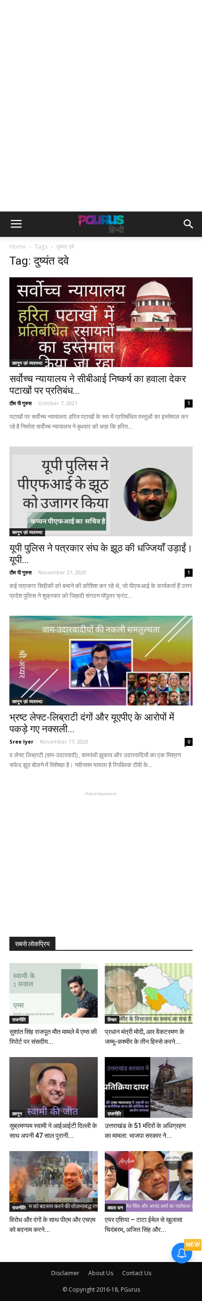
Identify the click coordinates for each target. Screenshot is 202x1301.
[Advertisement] (101, 106)
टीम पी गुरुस (20, 403)
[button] (189, 224)
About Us (100, 1273)
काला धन (115, 1207)
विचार (112, 1019)
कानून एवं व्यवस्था (27, 363)
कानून (17, 1113)
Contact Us (136, 1273)
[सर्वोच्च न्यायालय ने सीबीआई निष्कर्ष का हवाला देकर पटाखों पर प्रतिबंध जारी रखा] (101, 322)
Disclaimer (65, 1273)
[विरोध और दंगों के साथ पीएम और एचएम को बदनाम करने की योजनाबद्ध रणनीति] (53, 1181)
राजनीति (19, 1019)
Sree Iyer (21, 741)
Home (17, 247)
